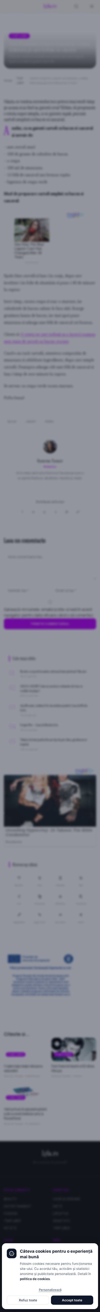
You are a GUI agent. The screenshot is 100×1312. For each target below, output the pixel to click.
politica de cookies (35, 1279)
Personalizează (50, 1290)
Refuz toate (28, 1300)
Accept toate (72, 1300)
